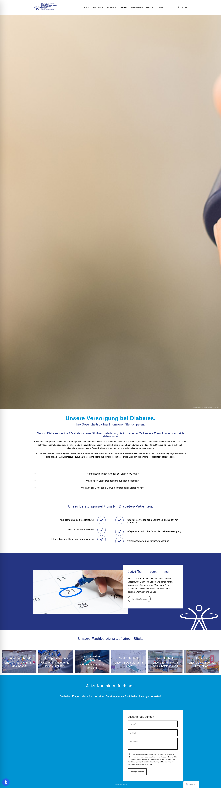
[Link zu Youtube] (186, 7)
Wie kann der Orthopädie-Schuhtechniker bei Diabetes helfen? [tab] (113, 487)
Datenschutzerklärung (148, 754)
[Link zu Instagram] (182, 7)
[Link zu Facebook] (178, 7)
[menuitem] (86, 7)
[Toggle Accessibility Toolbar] (6, 782)
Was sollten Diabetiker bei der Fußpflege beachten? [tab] (112, 480)
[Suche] (168, 7)
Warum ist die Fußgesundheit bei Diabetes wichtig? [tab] (112, 473)
